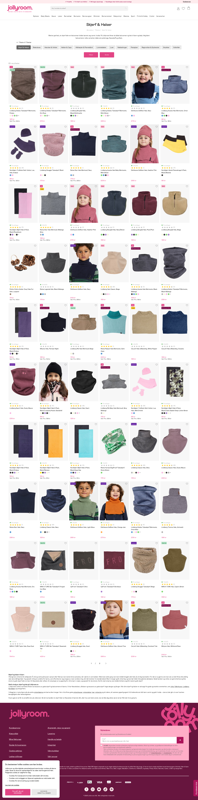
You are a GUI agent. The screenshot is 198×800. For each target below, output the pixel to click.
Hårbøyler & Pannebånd (84, 47)
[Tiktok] (105, 789)
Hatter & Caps (66, 47)
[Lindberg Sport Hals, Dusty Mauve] (10, 413)
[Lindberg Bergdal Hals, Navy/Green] (73, 115)
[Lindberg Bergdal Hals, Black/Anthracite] (71, 115)
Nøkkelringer (122, 47)
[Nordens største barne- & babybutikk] (20, 7)
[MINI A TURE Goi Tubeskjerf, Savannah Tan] (41, 651)
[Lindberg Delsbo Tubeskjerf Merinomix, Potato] (10, 115)
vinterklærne (38, 692)
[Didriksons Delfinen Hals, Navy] (132, 115)
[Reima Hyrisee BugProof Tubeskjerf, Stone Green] (101, 472)
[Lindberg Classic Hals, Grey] (106, 294)
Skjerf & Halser (106, 30)
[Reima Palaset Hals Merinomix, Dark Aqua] (101, 353)
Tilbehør (97, 30)
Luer (112, 47)
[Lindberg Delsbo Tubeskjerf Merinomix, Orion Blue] (132, 532)
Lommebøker (101, 47)
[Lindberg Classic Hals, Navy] (41, 532)
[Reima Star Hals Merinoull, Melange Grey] (73, 175)
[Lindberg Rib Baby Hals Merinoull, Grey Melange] (73, 353)
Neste (105, 663)
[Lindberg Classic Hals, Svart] (103, 294)
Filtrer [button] (91, 55)
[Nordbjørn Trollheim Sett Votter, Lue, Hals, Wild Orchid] (12, 175)
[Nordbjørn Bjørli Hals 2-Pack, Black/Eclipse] (12, 234)
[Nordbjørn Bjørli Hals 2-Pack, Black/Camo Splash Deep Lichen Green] (17, 234)
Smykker (166, 47)
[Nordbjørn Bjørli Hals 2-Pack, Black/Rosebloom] (10, 234)
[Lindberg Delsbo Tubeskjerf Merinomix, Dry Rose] (12, 115)
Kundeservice (187, 1)
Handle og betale (54, 739)
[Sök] (126, 8)
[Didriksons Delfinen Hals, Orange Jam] (101, 532)
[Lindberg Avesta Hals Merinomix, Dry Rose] (168, 115)
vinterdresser (77, 692)
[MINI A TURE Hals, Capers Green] (162, 591)
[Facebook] (86, 789)
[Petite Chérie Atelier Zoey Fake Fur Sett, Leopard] (10, 294)
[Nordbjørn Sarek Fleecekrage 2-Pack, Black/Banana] (162, 175)
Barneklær (90, 30)
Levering (51, 733)
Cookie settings (15, 751)
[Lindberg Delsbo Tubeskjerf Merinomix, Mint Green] (14, 115)
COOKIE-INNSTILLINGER (44, 792)
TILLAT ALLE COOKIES (17, 792)
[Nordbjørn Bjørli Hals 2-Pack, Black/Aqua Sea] (71, 472)
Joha (172, 687)
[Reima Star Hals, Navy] (10, 532)
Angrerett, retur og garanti (59, 728)
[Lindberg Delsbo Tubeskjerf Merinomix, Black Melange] (17, 115)
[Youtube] (99, 789)
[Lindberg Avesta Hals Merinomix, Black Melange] (166, 115)
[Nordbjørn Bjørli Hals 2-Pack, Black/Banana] (41, 472)
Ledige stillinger (15, 756)
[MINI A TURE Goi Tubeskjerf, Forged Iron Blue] (41, 591)
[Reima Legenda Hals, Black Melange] (41, 294)
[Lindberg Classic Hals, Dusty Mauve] (108, 294)
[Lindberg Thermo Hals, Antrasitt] (162, 532)
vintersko (98, 692)
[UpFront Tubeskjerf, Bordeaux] (101, 591)
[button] (183, 9)
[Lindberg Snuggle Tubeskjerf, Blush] (41, 175)
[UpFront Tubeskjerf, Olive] (71, 591)
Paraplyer (134, 47)
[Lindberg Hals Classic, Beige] (101, 294)
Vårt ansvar (52, 756)
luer (93, 692)
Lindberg (186, 687)
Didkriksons (178, 687)
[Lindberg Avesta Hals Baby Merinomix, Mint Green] (164, 115)
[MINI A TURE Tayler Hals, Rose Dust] (10, 651)
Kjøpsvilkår (13, 733)
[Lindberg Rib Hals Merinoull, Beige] (71, 353)
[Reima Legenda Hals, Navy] (43, 294)
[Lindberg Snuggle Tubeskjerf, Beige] (43, 175)
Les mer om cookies (12, 785)
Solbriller (176, 47)
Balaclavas (37, 47)
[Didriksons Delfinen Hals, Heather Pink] (134, 115)
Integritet (52, 745)
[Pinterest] (112, 789)
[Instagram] (93, 789)
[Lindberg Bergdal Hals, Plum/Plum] (75, 115)
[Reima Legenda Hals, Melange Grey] (45, 294)
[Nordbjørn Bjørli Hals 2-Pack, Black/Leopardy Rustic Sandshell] (14, 234)
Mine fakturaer (15, 739)
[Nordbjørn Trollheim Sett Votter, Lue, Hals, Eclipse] (10, 175)
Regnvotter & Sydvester (150, 47)
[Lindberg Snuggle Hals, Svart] (45, 175)
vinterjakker (87, 692)
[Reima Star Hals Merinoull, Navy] (71, 175)
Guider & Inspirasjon (17, 745)
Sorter (107, 55)
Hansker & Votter (51, 47)
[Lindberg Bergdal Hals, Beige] (77, 115)
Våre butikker (53, 751)
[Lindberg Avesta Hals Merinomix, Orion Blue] (162, 115)
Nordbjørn (11, 689)
